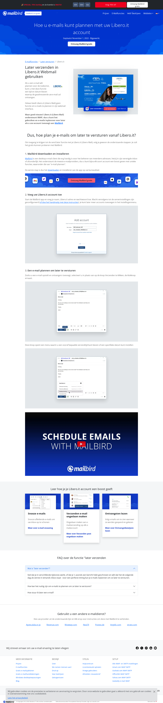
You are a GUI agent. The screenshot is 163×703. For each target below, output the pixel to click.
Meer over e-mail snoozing (40, 528)
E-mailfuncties (118, 13)
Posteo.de (99, 624)
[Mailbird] (12, 13)
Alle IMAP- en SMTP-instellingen (125, 663)
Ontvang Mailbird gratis (81, 44)
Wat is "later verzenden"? (39, 568)
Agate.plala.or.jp (33, 624)
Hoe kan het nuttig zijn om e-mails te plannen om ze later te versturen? (59, 586)
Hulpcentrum (88, 663)
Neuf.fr (86, 624)
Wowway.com (71, 624)
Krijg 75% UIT (110, 5)
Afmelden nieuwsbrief (91, 674)
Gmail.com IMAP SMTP (121, 667)
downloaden (53, 170)
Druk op (55, 670)
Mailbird (59, 123)
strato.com (132, 624)
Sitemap (79, 701)
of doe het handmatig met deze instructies (59, 202)
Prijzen (106, 13)
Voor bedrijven (134, 13)
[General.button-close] (154, 691)
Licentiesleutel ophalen (92, 667)
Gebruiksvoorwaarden (62, 701)
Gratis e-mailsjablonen (25, 670)
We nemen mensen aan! (61, 667)
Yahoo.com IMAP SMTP (121, 677)
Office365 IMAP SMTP (120, 674)
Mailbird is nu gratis (33, 13)
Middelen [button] (147, 13)
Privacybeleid (72, 701)
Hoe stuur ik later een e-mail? (41, 592)
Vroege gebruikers (90, 670)
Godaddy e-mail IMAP (121, 681)
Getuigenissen (57, 677)
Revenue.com (53, 624)
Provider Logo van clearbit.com (90, 701)
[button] (157, 13)
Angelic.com (115, 624)
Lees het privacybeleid (18, 698)
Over (54, 663)
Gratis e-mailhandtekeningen (27, 674)
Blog (17, 681)
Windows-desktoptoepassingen (28, 677)
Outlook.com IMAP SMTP (122, 670)
